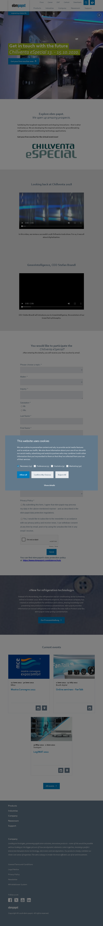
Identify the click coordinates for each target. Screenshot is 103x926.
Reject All (62, 475)
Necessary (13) (26, 466)
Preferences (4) (43, 466)
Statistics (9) (59, 466)
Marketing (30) (75, 466)
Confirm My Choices (42, 475)
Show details (49, 485)
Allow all (23, 475)
